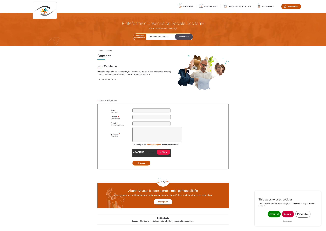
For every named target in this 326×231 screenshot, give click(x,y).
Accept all (274, 214)
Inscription (163, 201)
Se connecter (293, 7)
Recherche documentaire (139, 37)
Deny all (288, 214)
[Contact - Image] (203, 72)
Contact (135, 221)
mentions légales (154, 144)
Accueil (100, 51)
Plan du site (144, 221)
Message (115, 135)
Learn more (287, 221)
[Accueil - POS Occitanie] (45, 10)
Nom (114, 111)
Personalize (303, 214)
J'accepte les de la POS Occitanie (156, 145)
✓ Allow (163, 152)
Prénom (115, 118)
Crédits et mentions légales (162, 221)
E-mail (117, 124)
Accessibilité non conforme (184, 221)
